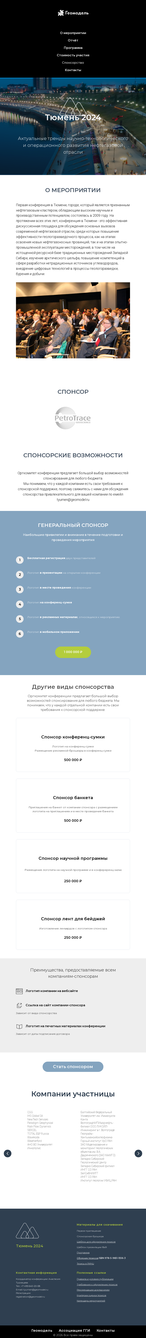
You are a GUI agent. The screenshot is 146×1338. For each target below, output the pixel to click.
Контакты (73, 70)
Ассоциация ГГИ (74, 1330)
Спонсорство (73, 62)
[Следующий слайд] (138, 1153)
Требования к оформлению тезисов (97, 1284)
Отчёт (73, 40)
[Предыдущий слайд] (7, 1153)
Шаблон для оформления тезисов (96, 1241)
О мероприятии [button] (73, 33)
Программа (83, 1252)
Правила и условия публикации (95, 1279)
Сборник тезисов (87, 1258)
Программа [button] (73, 48)
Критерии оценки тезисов (91, 1295)
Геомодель (41, 1330)
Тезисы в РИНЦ (85, 1263)
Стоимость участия (73, 55)
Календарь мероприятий (91, 1300)
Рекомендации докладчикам (93, 1289)
